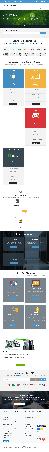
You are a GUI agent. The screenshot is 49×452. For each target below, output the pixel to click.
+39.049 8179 (15, 1)
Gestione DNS (17, 417)
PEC (15, 8)
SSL (24, 8)
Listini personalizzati (20, 404)
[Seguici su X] (6, 440)
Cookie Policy (14, 444)
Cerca (43, 33)
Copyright (24, 444)
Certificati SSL (28, 424)
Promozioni (31, 35)
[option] (24, 19)
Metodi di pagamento (42, 421)
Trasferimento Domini (19, 415)
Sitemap (24, 446)
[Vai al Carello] (44, 8)
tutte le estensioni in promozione (16, 43)
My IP (29, 444)
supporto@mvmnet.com (7, 424)
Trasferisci (20, 365)
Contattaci (6, 428)
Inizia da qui (12, 104)
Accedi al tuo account (41, 414)
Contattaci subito (29, 404)
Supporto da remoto (8, 429)
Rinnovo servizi (18, 425)
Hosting (19, 8)
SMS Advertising (29, 435)
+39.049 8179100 (8, 421)
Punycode (33, 444)
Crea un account (41, 415)
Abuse (20, 444)
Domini (6, 8)
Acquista (13, 247)
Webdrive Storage (29, 433)
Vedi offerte (13, 262)
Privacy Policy (7, 444)
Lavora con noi (6, 437)
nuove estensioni (14, 375)
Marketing (35, 8)
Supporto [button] (22, 1)
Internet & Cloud (6, 1)
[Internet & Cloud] (9, 4)
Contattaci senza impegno (9, 365)
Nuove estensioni (37, 35)
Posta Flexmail (29, 426)
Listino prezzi (25, 35)
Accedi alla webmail (7, 435)
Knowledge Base (7, 431)
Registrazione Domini (19, 414)
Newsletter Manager (30, 431)
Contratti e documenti (8, 433)
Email (11, 8)
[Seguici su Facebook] (4, 440)
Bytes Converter (40, 444)
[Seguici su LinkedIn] (8, 440)
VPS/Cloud (28, 8)
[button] (40, 8)
